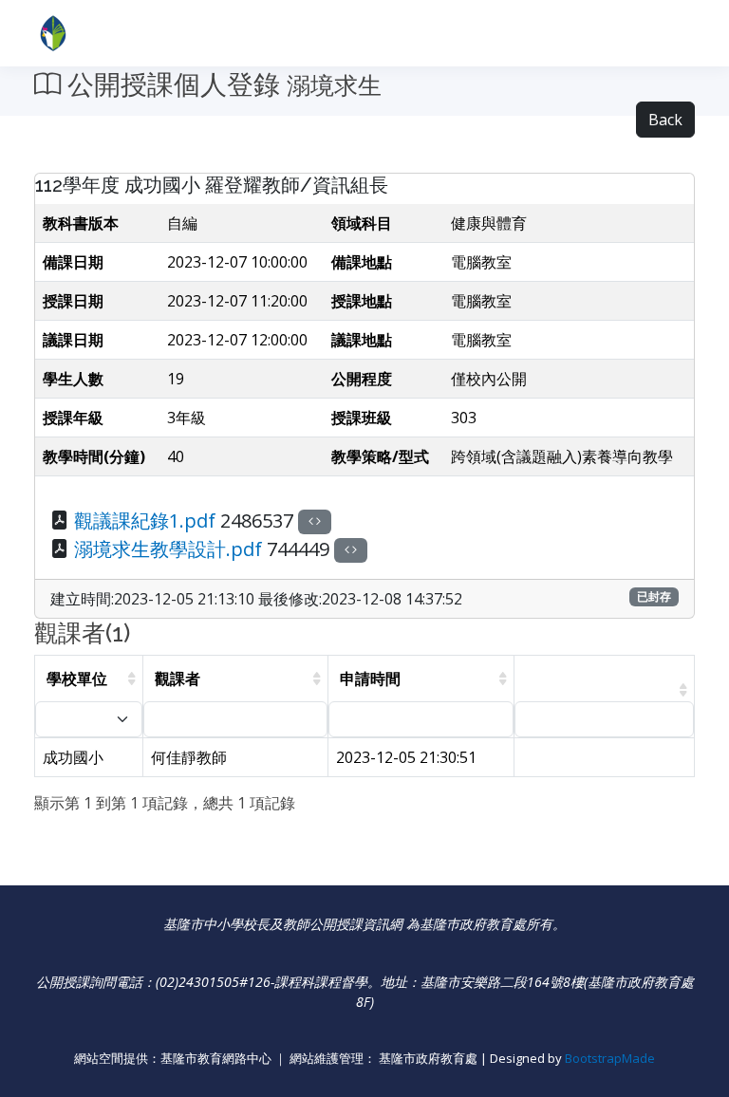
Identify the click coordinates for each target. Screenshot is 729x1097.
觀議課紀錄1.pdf (144, 520)
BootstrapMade (610, 1058)
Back (665, 119)
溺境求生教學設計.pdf (168, 549)
